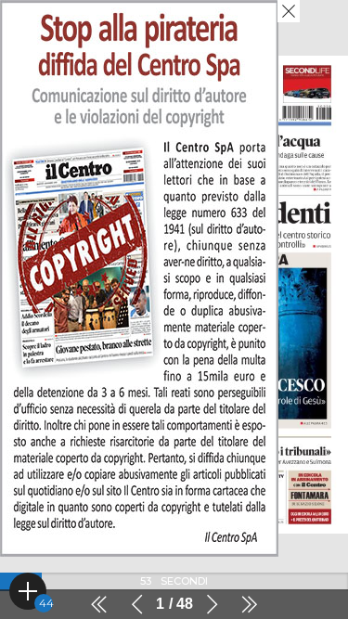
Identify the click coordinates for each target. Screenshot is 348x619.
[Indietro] (137, 604)
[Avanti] (211, 604)
